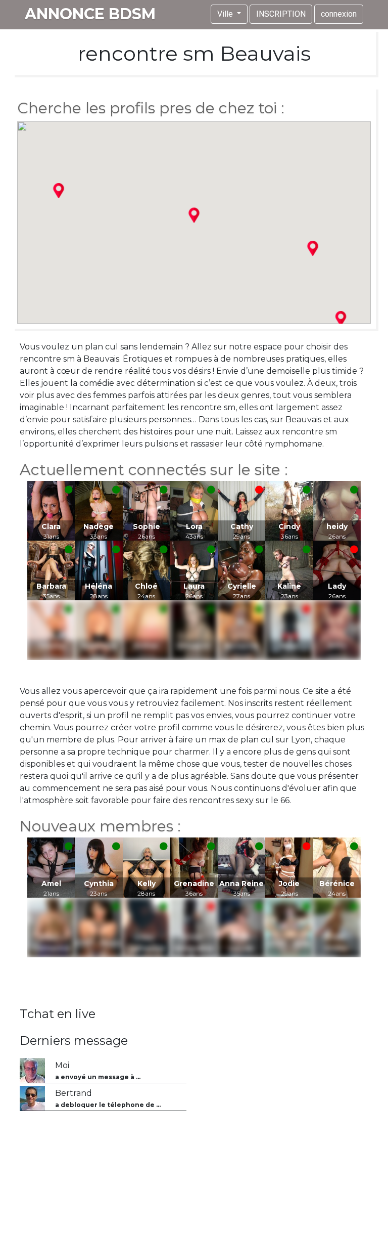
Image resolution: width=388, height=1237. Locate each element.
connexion (339, 14)
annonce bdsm (90, 14)
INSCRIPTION (281, 14)
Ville (226, 14)
